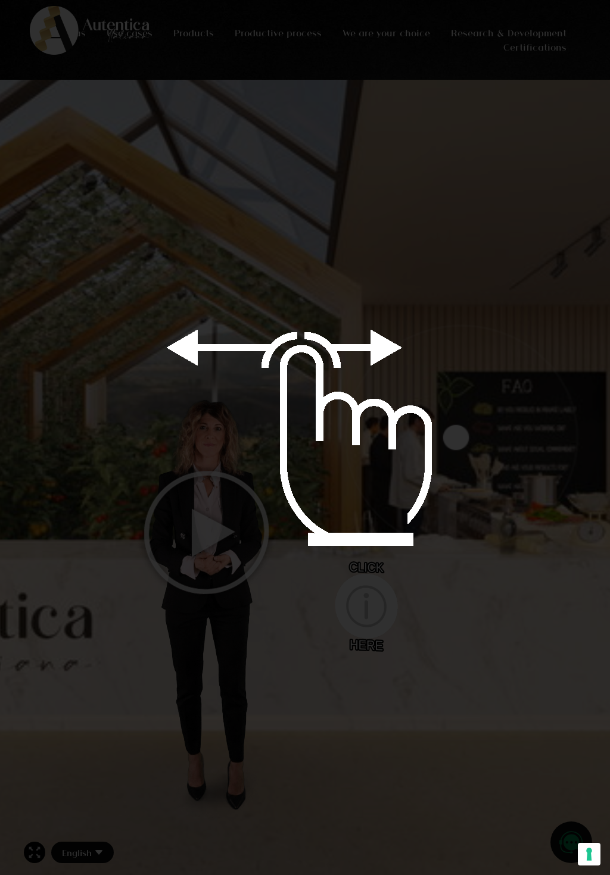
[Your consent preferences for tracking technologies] (589, 854)
